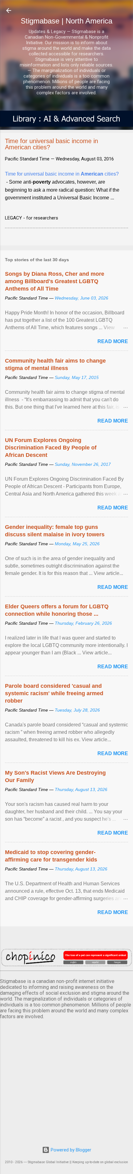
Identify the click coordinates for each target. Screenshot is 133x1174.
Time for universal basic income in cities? (62, 174)
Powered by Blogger (70, 1150)
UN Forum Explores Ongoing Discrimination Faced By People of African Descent (51, 447)
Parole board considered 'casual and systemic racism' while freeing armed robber (54, 693)
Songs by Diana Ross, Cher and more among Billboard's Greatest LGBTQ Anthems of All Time (54, 281)
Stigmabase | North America (66, 21)
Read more (112, 341)
